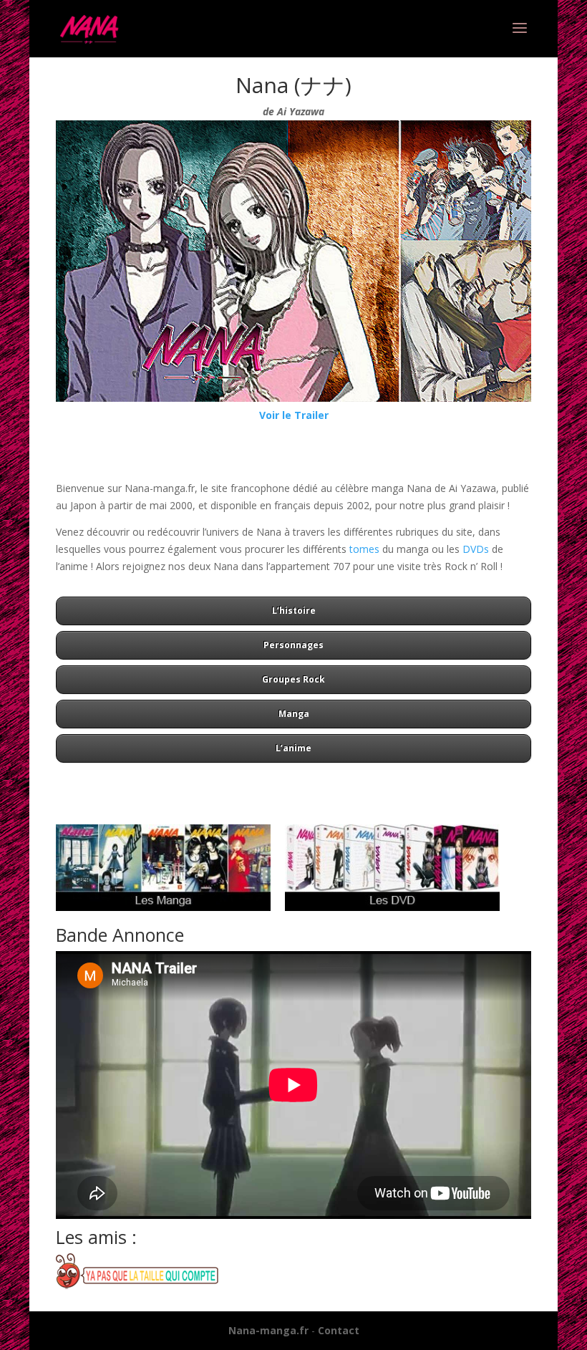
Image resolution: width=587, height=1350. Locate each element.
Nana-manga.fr (268, 1330)
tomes (364, 549)
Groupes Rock (293, 679)
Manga (293, 714)
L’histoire (294, 610)
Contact (338, 1330)
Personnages (293, 645)
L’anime (293, 748)
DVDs (475, 549)
